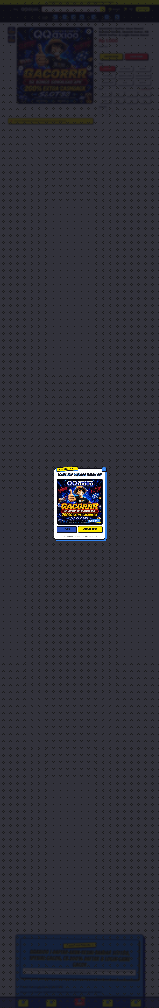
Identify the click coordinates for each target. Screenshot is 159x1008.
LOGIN (67, 529)
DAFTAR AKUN (90, 529)
